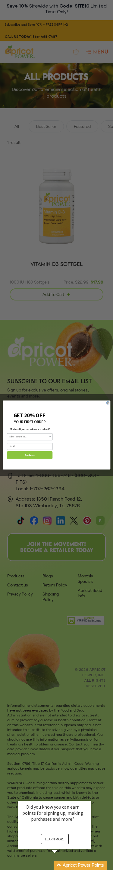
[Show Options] (50, 436)
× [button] (88, 797)
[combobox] (29, 436)
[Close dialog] (107, 402)
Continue (29, 454)
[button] (62, 865)
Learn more (54, 839)
